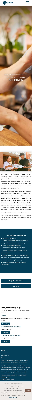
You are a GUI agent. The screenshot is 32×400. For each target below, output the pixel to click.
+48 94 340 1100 (5, 355)
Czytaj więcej (5, 324)
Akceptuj (28, 390)
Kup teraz (16, 286)
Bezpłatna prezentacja (16, 281)
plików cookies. (13, 397)
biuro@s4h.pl (4, 353)
